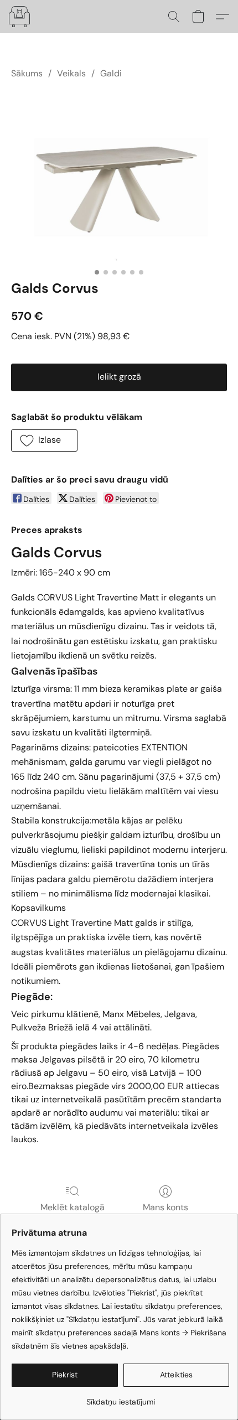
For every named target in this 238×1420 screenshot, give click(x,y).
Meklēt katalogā (72, 1207)
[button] (20, 16)
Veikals (71, 73)
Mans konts (165, 1207)
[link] (120, 1397)
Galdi (111, 73)
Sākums (27, 73)
